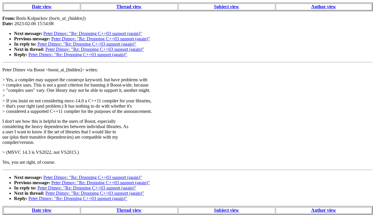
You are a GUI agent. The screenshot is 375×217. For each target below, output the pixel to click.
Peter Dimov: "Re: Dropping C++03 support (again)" (92, 33)
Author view (323, 6)
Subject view (226, 6)
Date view (42, 6)
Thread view (129, 6)
